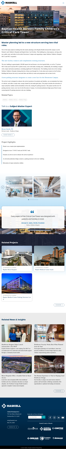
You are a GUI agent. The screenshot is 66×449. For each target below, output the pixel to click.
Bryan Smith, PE (7, 129)
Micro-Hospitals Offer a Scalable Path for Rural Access (16, 377)
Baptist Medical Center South (44, 269)
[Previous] (2, 187)
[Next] (62, 187)
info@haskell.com (12, 420)
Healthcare (5, 99)
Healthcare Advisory (13, 99)
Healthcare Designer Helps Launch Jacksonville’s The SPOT (12, 345)
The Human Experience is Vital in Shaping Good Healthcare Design (49, 377)
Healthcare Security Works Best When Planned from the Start (48, 345)
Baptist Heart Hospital (10, 269)
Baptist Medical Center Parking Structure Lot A (17, 298)
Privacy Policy (39, 447)
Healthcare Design (22, 99)
